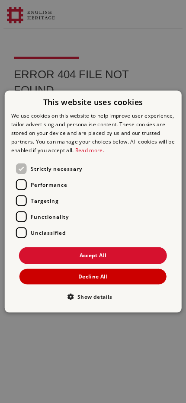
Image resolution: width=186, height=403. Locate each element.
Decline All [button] (93, 276)
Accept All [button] (93, 255)
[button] (93, 296)
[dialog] (93, 202)
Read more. (89, 150)
